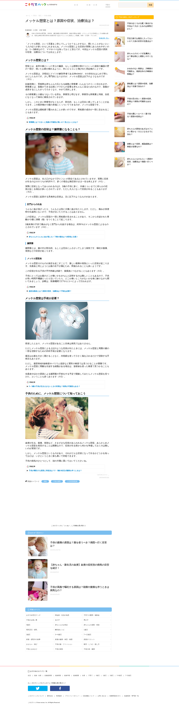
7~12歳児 (128, 675)
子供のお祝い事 (31, 620)
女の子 (57, 620)
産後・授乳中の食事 (33, 639)
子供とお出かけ (31, 649)
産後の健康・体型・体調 (63, 639)
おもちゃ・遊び (31, 644)
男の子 (86, 620)
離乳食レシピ (59, 630)
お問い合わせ (102, 696)
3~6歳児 (119, 675)
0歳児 (28, 625)
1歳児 (86, 630)
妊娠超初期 (48, 675)
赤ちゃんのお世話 (61, 625)
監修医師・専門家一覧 (131, 696)
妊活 (76, 5)
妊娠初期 (58, 675)
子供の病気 (57, 481)
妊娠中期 (67, 675)
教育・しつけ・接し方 (91, 644)
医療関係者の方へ (115, 696)
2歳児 (28, 634)
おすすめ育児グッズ (33, 615)
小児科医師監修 (72, 481)
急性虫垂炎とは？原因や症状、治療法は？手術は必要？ (50, 291)
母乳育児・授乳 (31, 630)
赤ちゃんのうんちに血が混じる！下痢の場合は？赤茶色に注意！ (53, 237)
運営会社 (50, 696)
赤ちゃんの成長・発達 (91, 625)
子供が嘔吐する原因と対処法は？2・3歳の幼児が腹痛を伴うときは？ (55, 470)
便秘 (45, 481)
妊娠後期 (76, 675)
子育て (107, 5)
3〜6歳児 (58, 634)
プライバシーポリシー (72, 696)
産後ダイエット (89, 639)
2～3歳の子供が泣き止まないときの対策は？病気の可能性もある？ (54, 386)
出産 (83, 675)
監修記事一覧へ (104, 38)
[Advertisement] (45, 502)
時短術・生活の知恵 (62, 615)
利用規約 (59, 696)
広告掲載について (88, 696)
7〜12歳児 (87, 634)
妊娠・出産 (92, 5)
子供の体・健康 (89, 649)
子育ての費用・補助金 (91, 615)
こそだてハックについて (36, 696)
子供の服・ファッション (63, 644)
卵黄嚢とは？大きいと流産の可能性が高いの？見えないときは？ (53, 122)
